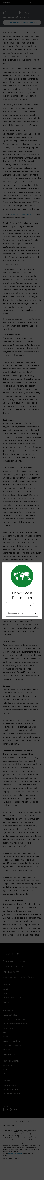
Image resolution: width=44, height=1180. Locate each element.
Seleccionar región (15, 613)
